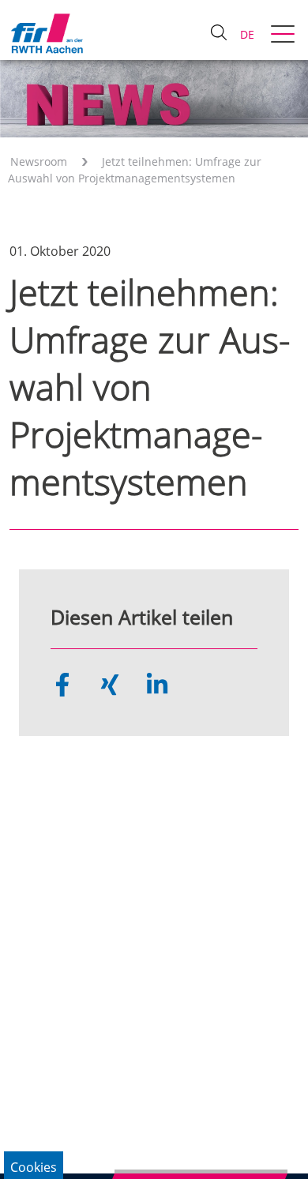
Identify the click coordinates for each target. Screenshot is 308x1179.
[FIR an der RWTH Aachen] (46, 33)
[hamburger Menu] (285, 35)
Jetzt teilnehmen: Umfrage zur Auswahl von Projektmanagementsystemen (134, 170)
